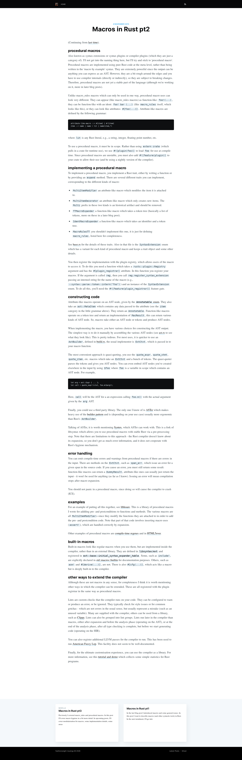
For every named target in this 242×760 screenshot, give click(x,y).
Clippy (80, 617)
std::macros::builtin (107, 560)
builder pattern (95, 414)
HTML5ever (154, 533)
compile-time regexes (127, 533)
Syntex (118, 427)
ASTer (149, 410)
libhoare (125, 507)
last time (93, 42)
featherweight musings (64, 751)
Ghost (184, 751)
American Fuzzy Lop (84, 644)
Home (63, 4)
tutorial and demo (108, 657)
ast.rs (162, 332)
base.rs (77, 244)
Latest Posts (174, 751)
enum (147, 302)
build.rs (101, 341)
